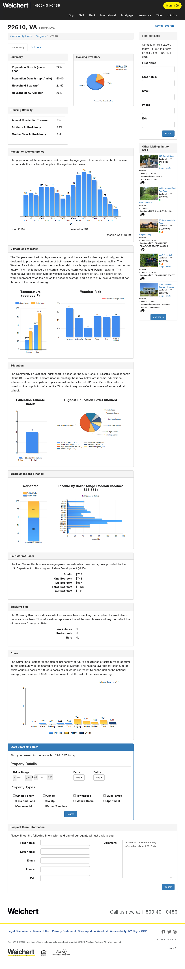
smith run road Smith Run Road (168, 189)
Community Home (21, 36)
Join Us (172, 15)
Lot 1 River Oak (165, 255)
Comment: (110, 843)
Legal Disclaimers (19, 931)
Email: (146, 91)
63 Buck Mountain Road (167, 221)
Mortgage (127, 15)
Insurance (145, 15)
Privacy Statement (64, 931)
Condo (50, 796)
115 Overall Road (166, 156)
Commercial (24, 806)
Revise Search (164, 26)
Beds (76, 772)
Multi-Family (114, 796)
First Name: (149, 63)
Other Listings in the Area (155, 148)
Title (159, 15)
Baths (97, 772)
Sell (81, 15)
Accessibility (118, 931)
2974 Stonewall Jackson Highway (166, 285)
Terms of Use (41, 931)
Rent (92, 15)
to (33, 777)
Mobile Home (85, 801)
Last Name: (149, 77)
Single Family (25, 796)
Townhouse (83, 796)
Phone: (146, 105)
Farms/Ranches (56, 806)
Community (17, 47)
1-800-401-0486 (46, 5)
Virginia (41, 36)
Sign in (171, 5)
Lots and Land (25, 801)
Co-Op (50, 801)
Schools (36, 47)
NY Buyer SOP (137, 931)
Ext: (144, 118)
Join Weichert (99, 931)
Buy (71, 15)
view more (158, 317)
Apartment (113, 801)
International (108, 15)
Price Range (21, 772)
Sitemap (83, 931)
